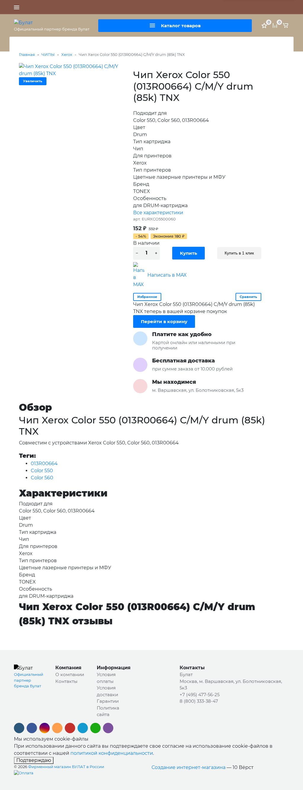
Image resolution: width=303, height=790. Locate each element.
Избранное (147, 297)
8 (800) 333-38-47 (213, 7)
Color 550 (42, 470)
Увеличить (32, 81)
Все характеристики (158, 212)
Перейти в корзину (164, 321)
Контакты (66, 681)
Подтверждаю (33, 760)
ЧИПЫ (48, 54)
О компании (69, 674)
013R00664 (44, 463)
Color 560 (42, 478)
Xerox (66, 54)
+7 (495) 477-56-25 (175, 7)
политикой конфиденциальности (111, 753)
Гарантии (108, 701)
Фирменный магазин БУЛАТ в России (66, 766)
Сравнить (248, 297)
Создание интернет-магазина (188, 767)
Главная (27, 54)
